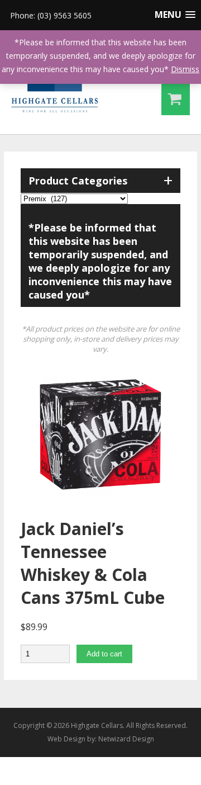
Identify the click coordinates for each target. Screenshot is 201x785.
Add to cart (104, 654)
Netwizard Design (126, 739)
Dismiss (185, 69)
